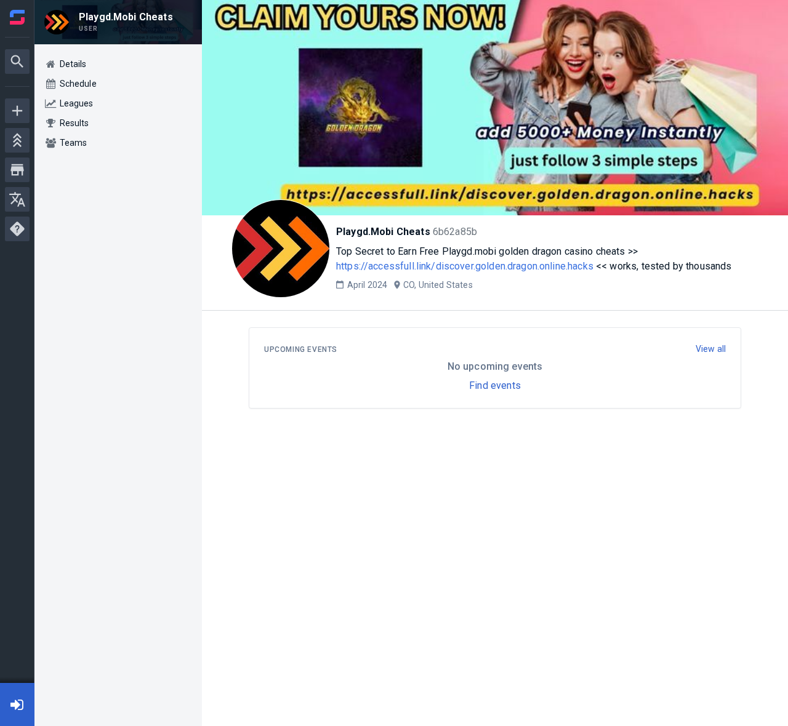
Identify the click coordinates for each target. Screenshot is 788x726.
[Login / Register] (17, 704)
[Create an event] (17, 110)
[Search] (17, 61)
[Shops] (17, 170)
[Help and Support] (17, 229)
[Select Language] (17, 199)
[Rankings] (17, 140)
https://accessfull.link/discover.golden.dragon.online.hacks (464, 266)
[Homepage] (17, 17)
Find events (495, 385)
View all (711, 349)
